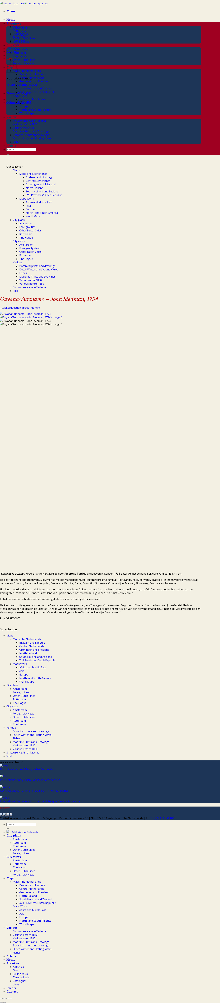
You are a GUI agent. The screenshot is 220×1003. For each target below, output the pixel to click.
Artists (11, 145)
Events (11, 48)
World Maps (26, 113)
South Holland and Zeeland (35, 88)
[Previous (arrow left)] (1, 1002)
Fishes (16, 142)
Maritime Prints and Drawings (31, 131)
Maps (16, 170)
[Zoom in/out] (1, 998)
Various (11, 117)
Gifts (16, 970)
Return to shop (15, 84)
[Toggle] (1, 308)
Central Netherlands (31, 78)
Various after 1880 (24, 128)
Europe (23, 106)
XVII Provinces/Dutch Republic (37, 92)
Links (16, 984)
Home (10, 19)
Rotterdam (19, 31)
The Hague (19, 34)
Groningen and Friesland (34, 81)
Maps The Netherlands (27, 71)
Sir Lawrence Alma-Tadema (29, 120)
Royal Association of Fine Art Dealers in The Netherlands (34, 790)
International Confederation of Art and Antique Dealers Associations (41, 801)
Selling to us (20, 974)
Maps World (20, 95)
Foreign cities (21, 42)
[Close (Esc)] (11, 998)
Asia (21, 102)
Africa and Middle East (32, 99)
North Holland (28, 85)
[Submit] (7, 154)
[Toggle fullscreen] (4, 998)
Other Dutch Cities (24, 38)
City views (13, 45)
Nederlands (13, 93)
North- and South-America (35, 110)
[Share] (7, 998)
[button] (10, 11)
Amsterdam (20, 27)
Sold (15, 291)
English (26, 102)
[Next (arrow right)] (4, 1002)
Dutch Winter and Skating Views (32, 138)
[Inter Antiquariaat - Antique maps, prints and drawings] (24, 3)
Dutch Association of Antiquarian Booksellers (27, 769)
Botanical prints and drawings (31, 135)
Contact (12, 51)
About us (12, 963)
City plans (13, 23)
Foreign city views (23, 63)
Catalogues (20, 981)
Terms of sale (21, 977)
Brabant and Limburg (32, 74)
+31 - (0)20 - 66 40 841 (161, 818)
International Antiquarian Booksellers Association (30, 780)
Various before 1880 (25, 124)
